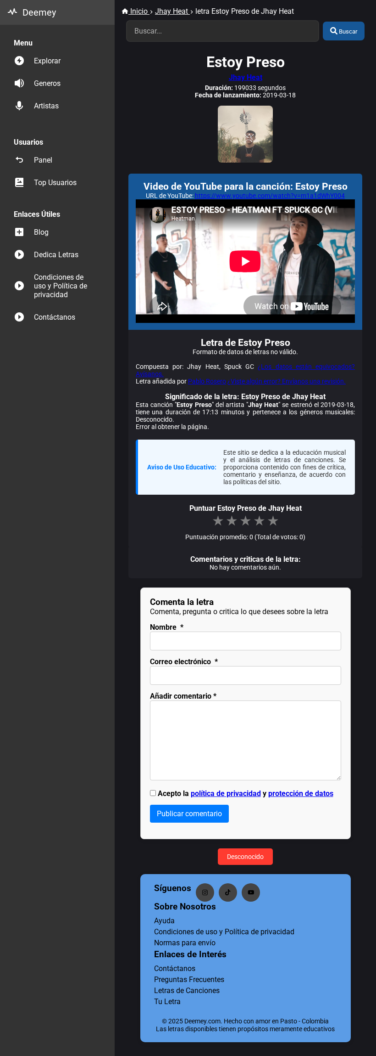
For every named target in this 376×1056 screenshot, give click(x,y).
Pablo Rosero (207, 381)
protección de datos (300, 793)
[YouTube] (251, 892)
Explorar (47, 60)
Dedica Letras (56, 254)
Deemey (39, 12)
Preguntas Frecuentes (189, 979)
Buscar (347, 31)
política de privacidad (226, 793)
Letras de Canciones (187, 990)
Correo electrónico (184, 661)
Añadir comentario (183, 696)
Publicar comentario (189, 813)
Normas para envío (185, 942)
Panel (43, 160)
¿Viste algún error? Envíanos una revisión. (286, 381)
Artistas (46, 106)
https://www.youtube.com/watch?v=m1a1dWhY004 (270, 195)
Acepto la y (245, 793)
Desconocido (245, 856)
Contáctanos (54, 317)
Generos (47, 83)
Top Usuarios (55, 182)
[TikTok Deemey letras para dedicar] (228, 892)
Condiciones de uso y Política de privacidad (60, 286)
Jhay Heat (245, 77)
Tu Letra (167, 1001)
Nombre (166, 627)
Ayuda (164, 920)
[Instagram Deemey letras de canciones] (205, 892)
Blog (41, 232)
